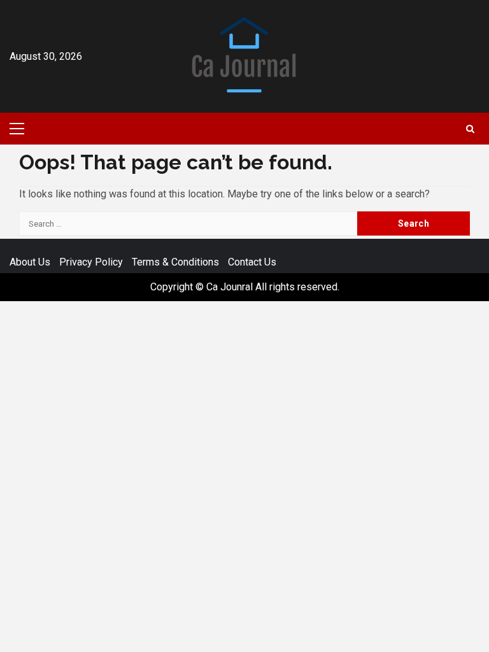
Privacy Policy (91, 262)
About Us (30, 262)
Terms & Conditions (175, 262)
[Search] (470, 129)
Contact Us (252, 262)
